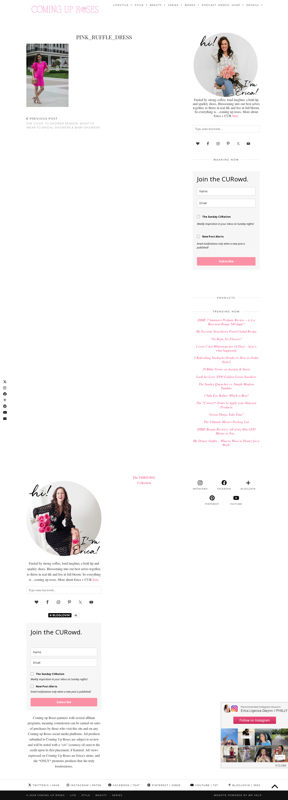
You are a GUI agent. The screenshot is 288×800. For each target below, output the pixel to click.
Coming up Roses (51, 795)
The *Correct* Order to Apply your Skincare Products (226, 405)
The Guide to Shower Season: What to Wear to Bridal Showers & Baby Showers (63, 123)
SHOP (236, 5)
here (235, 115)
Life (73, 795)
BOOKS (190, 5)
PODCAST (209, 5)
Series (173, 5)
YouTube (206, 785)
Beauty (156, 5)
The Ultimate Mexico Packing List (226, 422)
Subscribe (226, 261)
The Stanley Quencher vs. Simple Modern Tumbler (226, 386)
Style (139, 5)
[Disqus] (104, 187)
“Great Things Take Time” (226, 414)
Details (252, 5)
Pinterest (166, 785)
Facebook (126, 785)
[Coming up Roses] (64, 9)
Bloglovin (245, 785)
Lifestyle (121, 5)
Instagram (85, 785)
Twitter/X (46, 785)
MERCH (224, 5)
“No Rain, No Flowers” (226, 339)
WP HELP (255, 795)
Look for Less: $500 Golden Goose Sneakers (226, 376)
